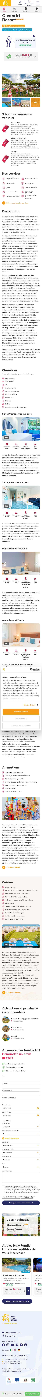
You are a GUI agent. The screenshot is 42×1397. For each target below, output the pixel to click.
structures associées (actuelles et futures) (24, 1187)
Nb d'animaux (6, 1156)
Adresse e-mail (7, 1090)
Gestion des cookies (30, 1369)
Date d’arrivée (6, 1105)
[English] (15, 1350)
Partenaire (10, 1336)
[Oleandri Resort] (21, 85)
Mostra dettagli (29, 705)
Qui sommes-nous (12, 1332)
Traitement (5, 1142)
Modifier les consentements (11, 1371)
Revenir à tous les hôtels (16, 1301)
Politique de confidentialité (11, 1369)
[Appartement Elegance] (21, 563)
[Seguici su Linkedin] (25, 1344)
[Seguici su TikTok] (21, 1344)
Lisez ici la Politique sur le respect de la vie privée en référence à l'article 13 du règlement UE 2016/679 (19, 1197)
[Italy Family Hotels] (5, 3)
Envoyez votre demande (19, 1203)
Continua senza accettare (21, 725)
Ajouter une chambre (12, 1138)
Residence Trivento (13, 1275)
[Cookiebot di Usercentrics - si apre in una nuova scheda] (30, 669)
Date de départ (7, 1112)
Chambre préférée (8, 1149)
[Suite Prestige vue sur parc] (21, 429)
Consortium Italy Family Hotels (24, 1186)
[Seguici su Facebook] (3, 1344)
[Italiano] (11, 1350)
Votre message (7, 1171)
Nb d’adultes (6, 1123)
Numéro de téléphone (9, 1097)
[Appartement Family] (21, 635)
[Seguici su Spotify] (17, 1344)
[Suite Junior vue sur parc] (21, 497)
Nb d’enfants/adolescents (10, 1130)
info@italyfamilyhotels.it (13, 1361)
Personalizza (20, 719)
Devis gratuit (31, 1394)
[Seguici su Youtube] (12, 1344)
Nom (3, 1076)
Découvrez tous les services (17, 203)
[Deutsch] (19, 1350)
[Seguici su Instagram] (7, 1344)
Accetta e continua (21, 712)
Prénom (4, 1083)
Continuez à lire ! (13, 867)
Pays (3, 1164)
